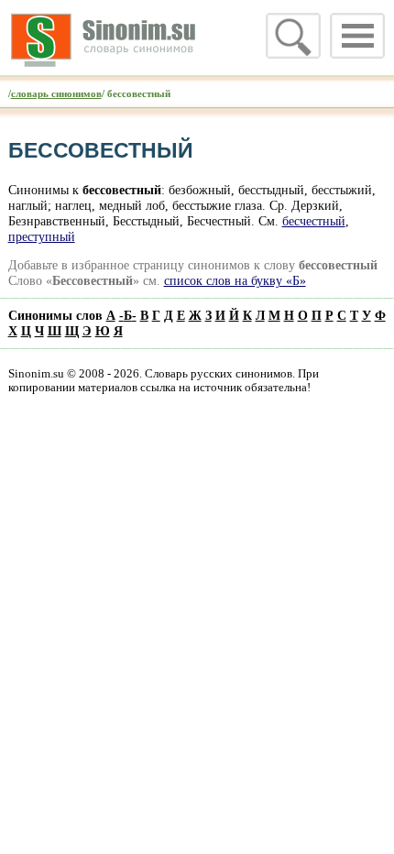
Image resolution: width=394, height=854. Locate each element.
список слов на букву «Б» (235, 280)
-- (128, 315)
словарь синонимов (56, 93)
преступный (41, 236)
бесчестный (313, 221)
